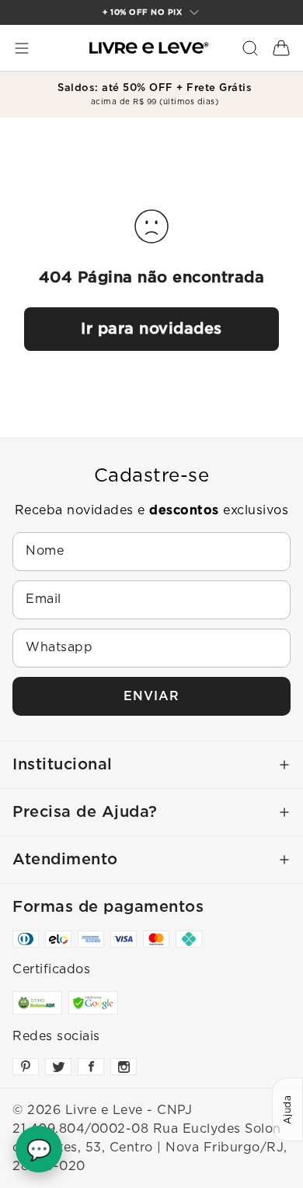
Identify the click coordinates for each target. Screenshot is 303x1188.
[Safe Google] (93, 1003)
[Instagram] (123, 1066)
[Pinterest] (25, 1066)
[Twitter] (58, 1066)
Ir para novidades (151, 329)
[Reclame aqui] (37, 1003)
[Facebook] (91, 1066)
